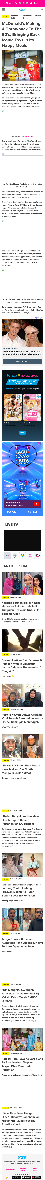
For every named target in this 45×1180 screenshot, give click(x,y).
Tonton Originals (33, 389)
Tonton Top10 (20, 389)
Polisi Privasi (35, 1169)
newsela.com (28, 136)
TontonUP (9, 388)
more (22, 433)
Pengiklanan (10, 1169)
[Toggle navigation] (3, 9)
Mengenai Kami (23, 1169)
